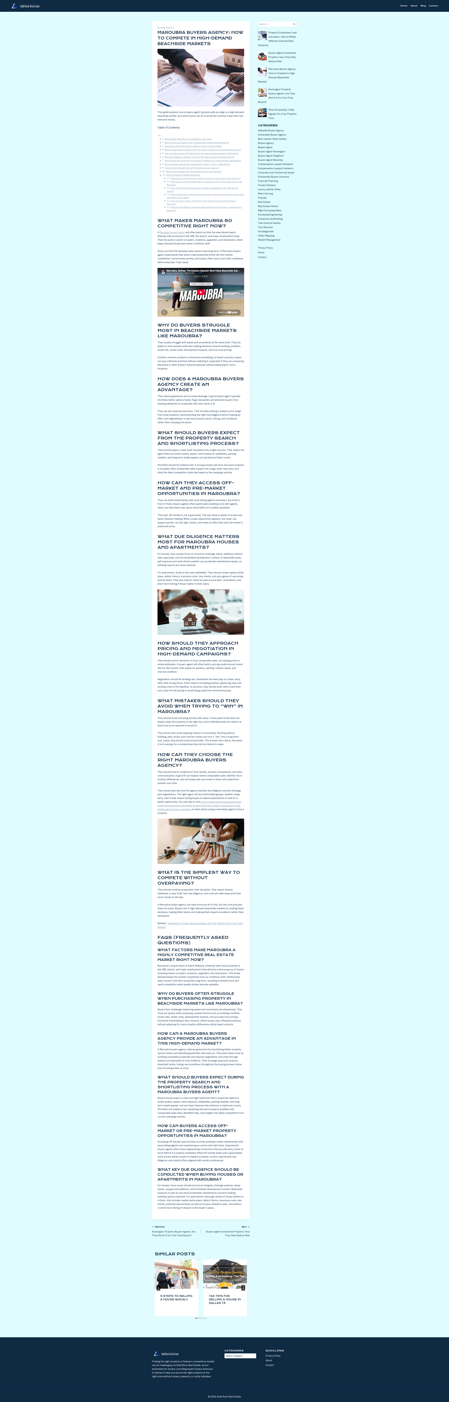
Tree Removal (265, 227)
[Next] (243, 1288)
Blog (423, 6)
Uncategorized (266, 231)
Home (403, 6)
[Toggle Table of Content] (159, 135)
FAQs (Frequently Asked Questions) (183, 175)
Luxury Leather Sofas (269, 189)
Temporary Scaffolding (270, 218)
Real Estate (264, 202)
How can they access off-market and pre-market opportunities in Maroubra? (202, 153)
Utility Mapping (266, 235)
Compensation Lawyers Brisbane (275, 164)
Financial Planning (268, 180)
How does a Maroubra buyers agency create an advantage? (193, 146)
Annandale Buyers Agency (272, 134)
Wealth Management (269, 239)
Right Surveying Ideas (269, 210)
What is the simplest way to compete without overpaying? (193, 171)
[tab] (196, 1318)
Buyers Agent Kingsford (271, 155)
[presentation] (177, 1274)
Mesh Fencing (265, 193)
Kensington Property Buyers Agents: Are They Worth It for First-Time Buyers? (174, 1231)
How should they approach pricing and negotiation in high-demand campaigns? (203, 160)
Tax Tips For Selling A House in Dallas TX (225, 1299)
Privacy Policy (265, 247)
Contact (433, 6)
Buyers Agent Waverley (270, 159)
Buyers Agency (166, 28)
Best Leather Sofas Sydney (272, 138)
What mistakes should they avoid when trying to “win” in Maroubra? (197, 164)
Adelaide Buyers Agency (271, 130)
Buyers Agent (265, 147)
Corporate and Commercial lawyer (276, 172)
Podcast (262, 197)
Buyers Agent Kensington (271, 151)
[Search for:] (277, 24)
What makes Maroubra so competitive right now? (188, 139)
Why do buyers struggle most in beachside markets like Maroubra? (197, 142)
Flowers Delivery (267, 185)
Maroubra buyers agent (172, 232)
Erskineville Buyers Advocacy (273, 176)
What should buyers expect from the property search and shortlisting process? (203, 149)
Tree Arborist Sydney (269, 223)
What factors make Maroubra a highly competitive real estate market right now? (206, 178)
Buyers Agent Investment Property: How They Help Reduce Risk (228, 1231)
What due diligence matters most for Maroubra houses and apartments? (200, 157)
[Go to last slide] (158, 1288)
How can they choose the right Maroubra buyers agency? (192, 168)
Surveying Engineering (270, 214)
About (414, 6)
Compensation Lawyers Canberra (275, 168)
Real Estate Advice (268, 206)
